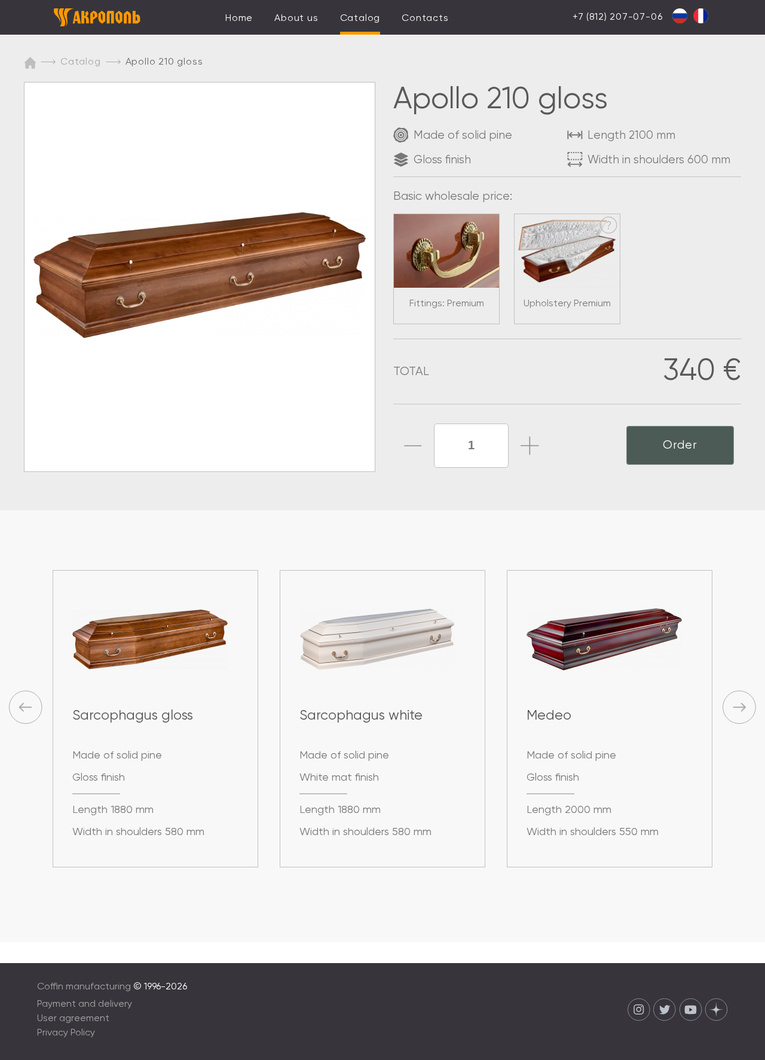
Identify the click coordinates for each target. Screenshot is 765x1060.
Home (239, 18)
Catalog (360, 18)
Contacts (425, 18)
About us (296, 18)
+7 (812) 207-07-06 (617, 17)
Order (680, 445)
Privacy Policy (66, 1033)
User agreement (73, 1019)
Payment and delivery (84, 1004)
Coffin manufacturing (84, 987)
